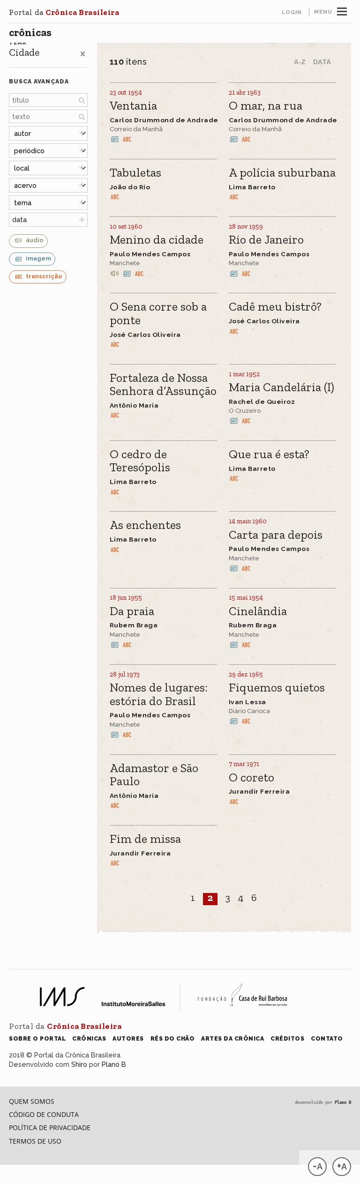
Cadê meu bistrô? (275, 307)
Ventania (133, 106)
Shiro (79, 1064)
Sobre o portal (37, 1038)
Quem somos (31, 1101)
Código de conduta (44, 1114)
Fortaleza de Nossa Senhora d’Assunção (163, 385)
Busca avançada (39, 81)
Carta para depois (275, 535)
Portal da (64, 12)
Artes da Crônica (232, 1038)
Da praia (132, 611)
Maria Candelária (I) (281, 387)
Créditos (287, 1038)
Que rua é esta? (269, 454)
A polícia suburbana (282, 173)
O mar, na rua (265, 106)
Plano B (114, 1064)
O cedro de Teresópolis (140, 461)
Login (292, 12)
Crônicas (30, 32)
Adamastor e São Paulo (154, 775)
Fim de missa (145, 839)
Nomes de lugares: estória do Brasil (159, 694)
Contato (327, 1038)
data (19, 219)
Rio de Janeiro (266, 240)
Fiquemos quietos (277, 688)
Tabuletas (135, 173)
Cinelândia (258, 611)
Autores (128, 1038)
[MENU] (342, 10)
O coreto (251, 778)
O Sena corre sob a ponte (158, 313)
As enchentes (145, 525)
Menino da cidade (156, 240)
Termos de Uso (35, 1141)
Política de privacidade (49, 1127)
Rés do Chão (172, 1038)
